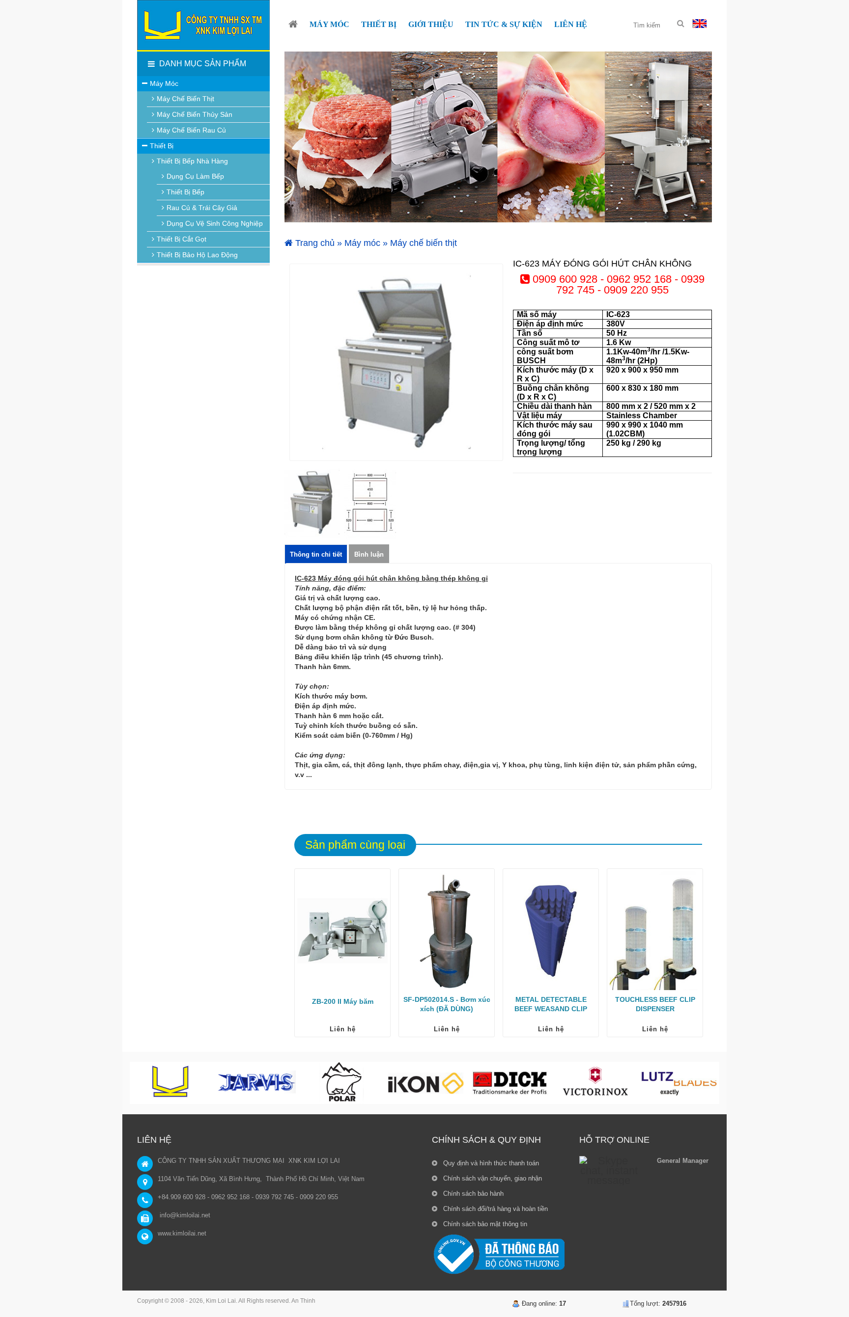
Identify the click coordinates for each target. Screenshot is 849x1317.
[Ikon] (425, 1083)
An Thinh (303, 1300)
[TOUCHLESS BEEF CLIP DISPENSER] (655, 930)
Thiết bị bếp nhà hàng (192, 161)
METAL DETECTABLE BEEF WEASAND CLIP (550, 1004)
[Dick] (510, 1083)
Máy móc (362, 243)
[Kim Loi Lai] (293, 24)
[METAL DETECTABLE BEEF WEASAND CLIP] (551, 930)
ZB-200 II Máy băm (342, 1001)
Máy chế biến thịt (423, 243)
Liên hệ (343, 1029)
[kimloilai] (172, 1083)
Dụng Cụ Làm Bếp (195, 176)
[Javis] (256, 1083)
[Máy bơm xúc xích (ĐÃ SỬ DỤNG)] (446, 930)
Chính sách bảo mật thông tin (484, 1224)
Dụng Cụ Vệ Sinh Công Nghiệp (215, 223)
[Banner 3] (498, 137)
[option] (396, 362)
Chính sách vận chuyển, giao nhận (491, 1178)
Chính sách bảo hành (472, 1193)
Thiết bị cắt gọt (181, 239)
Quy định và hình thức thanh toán (490, 1163)
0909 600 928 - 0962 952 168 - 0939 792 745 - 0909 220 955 (617, 284)
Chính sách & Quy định (486, 1140)
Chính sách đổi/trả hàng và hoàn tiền (494, 1208)
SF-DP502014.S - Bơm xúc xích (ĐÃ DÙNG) (446, 1004)
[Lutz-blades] (679, 1083)
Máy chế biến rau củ (191, 130)
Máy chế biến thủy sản (194, 114)
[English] (699, 23)
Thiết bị (161, 146)
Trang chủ (314, 243)
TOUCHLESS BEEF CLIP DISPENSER (655, 1004)
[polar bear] (341, 1083)
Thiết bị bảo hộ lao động (197, 255)
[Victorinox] (594, 1083)
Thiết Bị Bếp (185, 192)
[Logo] (203, 25)
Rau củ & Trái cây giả (202, 208)
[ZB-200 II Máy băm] (342, 930)
